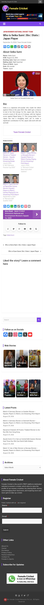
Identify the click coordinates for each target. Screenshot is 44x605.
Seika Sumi (10, 235)
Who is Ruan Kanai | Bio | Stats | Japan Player (23, 251)
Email (5, 516)
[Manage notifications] (5, 599)
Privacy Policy (7, 553)
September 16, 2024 (9, 42)
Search (39, 320)
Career (4, 548)
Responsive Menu (40, 1)
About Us (5, 546)
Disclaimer (5, 550)
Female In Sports (8, 559)
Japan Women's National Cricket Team (18, 32)
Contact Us (6, 557)
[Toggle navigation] (4, 23)
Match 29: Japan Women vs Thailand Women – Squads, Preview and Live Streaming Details (9, 157)
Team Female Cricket (24, 42)
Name (5, 505)
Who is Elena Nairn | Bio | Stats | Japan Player (20, 245)
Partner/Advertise (8, 555)
